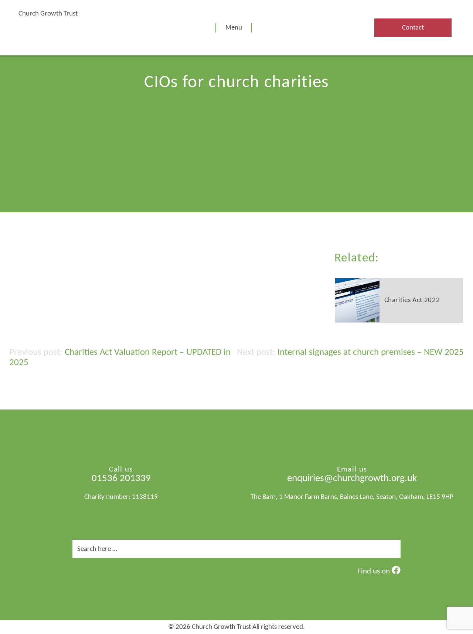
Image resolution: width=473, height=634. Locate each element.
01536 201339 (121, 479)
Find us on (374, 571)
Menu (233, 27)
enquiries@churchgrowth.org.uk (352, 479)
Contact (413, 27)
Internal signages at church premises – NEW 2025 (371, 352)
